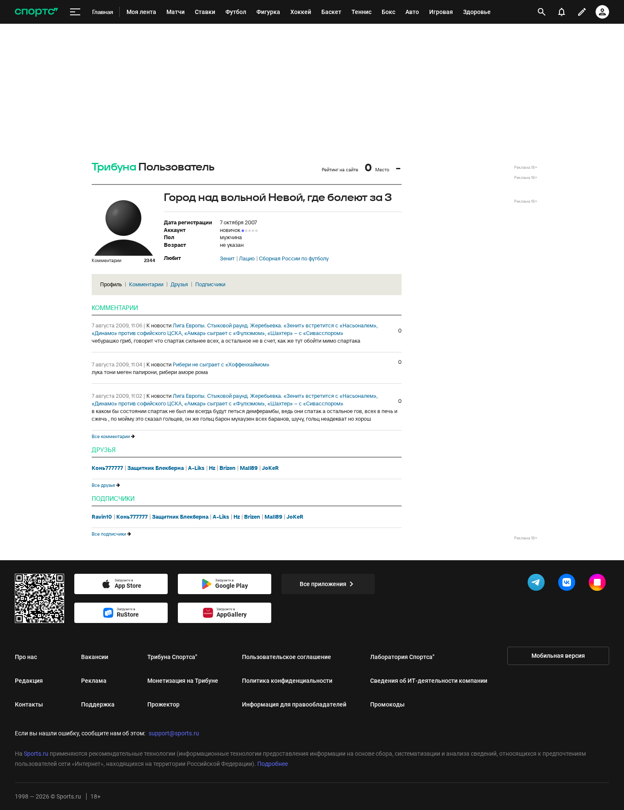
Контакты (29, 704)
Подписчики (210, 284)
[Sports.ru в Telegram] (538, 584)
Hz (212, 468)
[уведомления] (561, 12)
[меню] (75, 12)
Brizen (227, 468)
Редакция (29, 680)
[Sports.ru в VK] (568, 584)
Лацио (247, 258)
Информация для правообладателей (294, 704)
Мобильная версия (558, 655)
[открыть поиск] (541, 12)
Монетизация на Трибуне (182, 680)
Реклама (94, 680)
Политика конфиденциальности (287, 680)
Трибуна (114, 167)
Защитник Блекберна (155, 468)
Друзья (179, 284)
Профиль (111, 284)
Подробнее (272, 763)
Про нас (26, 657)
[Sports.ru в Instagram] (599, 584)
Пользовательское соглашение (286, 657)
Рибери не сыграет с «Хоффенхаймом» (221, 364)
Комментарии (146, 284)
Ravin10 (102, 517)
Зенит (227, 258)
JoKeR (270, 468)
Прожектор (163, 704)
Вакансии (94, 657)
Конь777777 (107, 468)
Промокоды (387, 704)
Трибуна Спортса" (172, 657)
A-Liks (196, 468)
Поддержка (98, 704)
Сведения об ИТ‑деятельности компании (428, 680)
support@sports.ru (174, 733)
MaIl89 (249, 468)
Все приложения (323, 584)
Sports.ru (36, 753)
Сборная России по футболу (294, 258)
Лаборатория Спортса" (402, 657)
